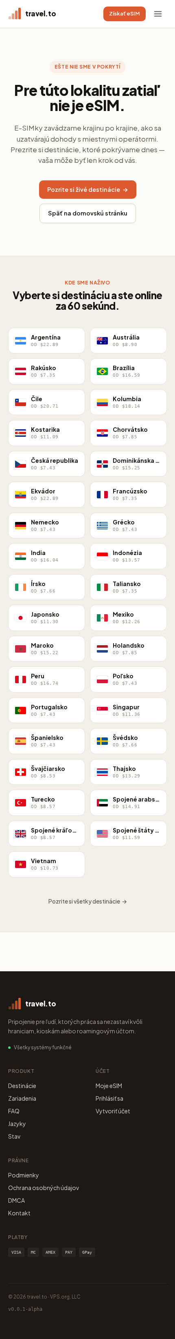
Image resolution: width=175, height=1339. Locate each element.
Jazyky (17, 1123)
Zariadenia (22, 1098)
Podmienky (23, 1175)
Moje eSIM (109, 1085)
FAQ (14, 1111)
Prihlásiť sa (109, 1098)
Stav (14, 1136)
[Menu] (158, 14)
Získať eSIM (124, 13)
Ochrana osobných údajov (43, 1187)
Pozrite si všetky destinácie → (87, 901)
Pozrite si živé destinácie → (87, 189)
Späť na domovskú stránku (87, 213)
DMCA (16, 1200)
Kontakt (19, 1213)
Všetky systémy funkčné (43, 1047)
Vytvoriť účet (113, 1111)
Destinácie (22, 1085)
